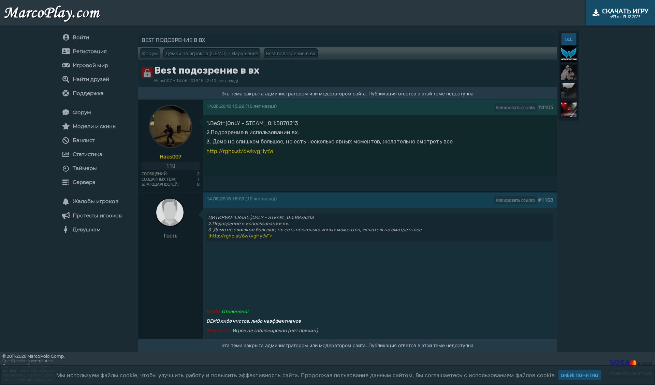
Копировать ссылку (515, 107)
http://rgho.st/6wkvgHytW (240, 151)
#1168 (545, 200)
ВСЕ (568, 39)
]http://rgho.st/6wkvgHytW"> (240, 236)
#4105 (545, 107)
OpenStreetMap (16, 361)
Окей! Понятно (579, 375)
